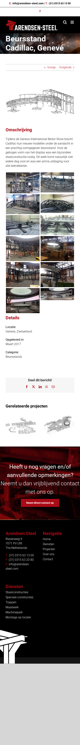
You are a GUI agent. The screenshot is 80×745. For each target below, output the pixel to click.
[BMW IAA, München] (21, 426)
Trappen (11, 602)
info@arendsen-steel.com (28, 3)
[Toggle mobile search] (65, 22)
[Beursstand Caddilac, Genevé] (22, 174)
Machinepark (14, 612)
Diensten (48, 544)
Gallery (20, 419)
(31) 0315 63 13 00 (60, 3)
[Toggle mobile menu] (72, 22)
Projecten (49, 549)
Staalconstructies (17, 592)
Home (47, 539)
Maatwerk (12, 607)
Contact (48, 559)
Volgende (65, 67)
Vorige (51, 67)
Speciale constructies (19, 597)
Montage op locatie (18, 617)
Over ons (48, 554)
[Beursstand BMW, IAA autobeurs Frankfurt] (59, 426)
